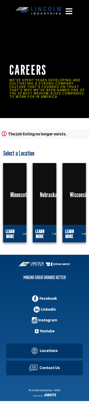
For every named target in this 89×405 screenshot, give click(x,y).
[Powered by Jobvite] (44, 395)
